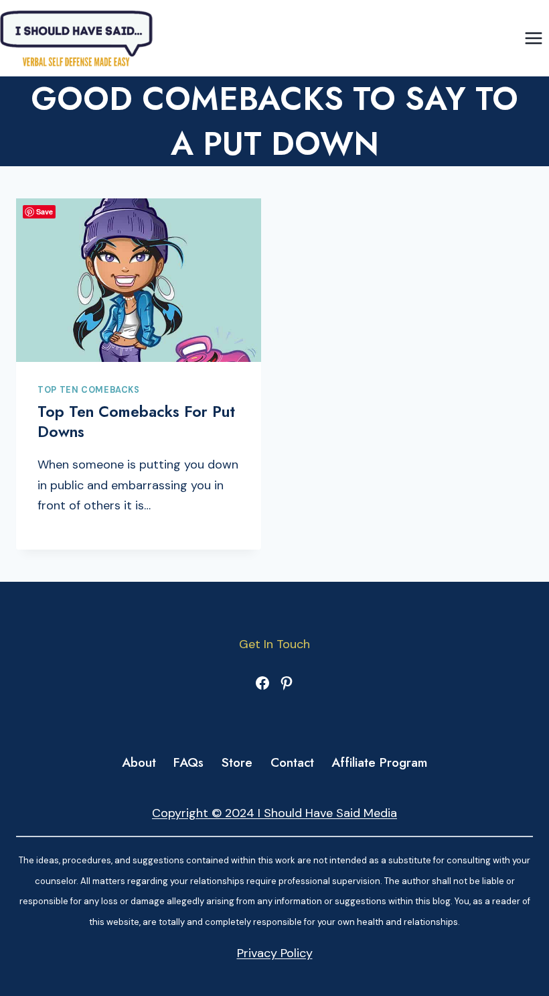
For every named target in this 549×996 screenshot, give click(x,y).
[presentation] (138, 280)
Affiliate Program (379, 762)
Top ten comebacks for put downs (136, 421)
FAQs (188, 762)
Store (237, 762)
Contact (292, 762)
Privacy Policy (275, 953)
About (139, 762)
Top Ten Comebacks (88, 390)
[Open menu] (533, 38)
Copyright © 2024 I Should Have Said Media (274, 813)
